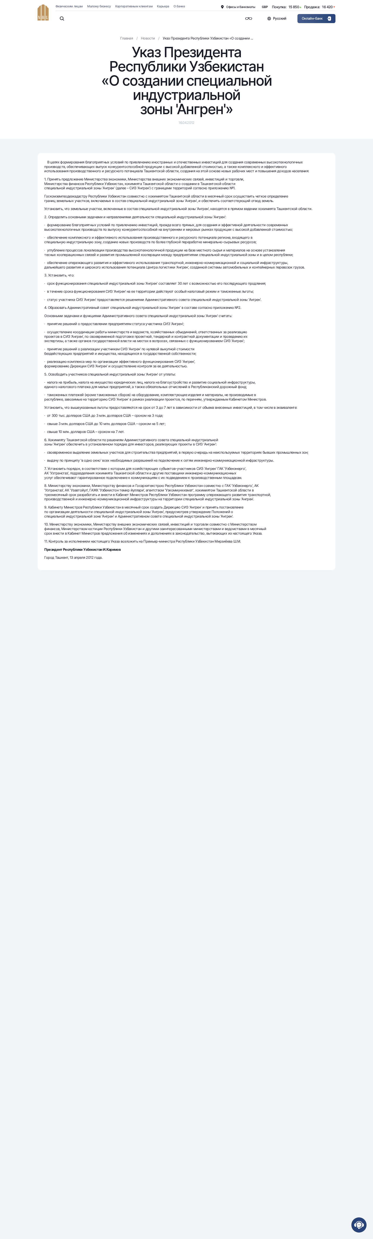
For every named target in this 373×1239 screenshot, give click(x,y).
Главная (126, 38)
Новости (148, 38)
